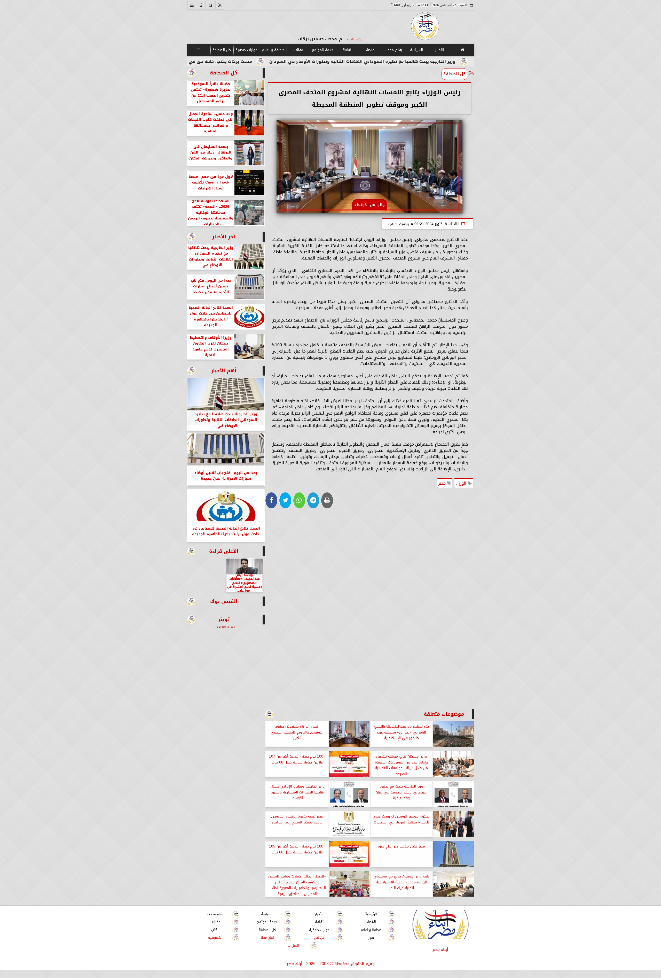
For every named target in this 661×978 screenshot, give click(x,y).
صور (371, 938)
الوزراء (461, 483)
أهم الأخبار (224, 370)
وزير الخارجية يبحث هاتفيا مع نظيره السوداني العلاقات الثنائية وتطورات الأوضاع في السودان (423, 61)
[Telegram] (313, 500)
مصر (442, 483)
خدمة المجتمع (322, 50)
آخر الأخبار (223, 236)
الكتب (215, 930)
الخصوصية (215, 938)
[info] (201, 5)
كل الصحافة (222, 50)
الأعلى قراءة (224, 551)
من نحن (319, 938)
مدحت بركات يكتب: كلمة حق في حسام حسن (269, 61)
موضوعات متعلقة (444, 714)
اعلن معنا (267, 938)
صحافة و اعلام (273, 50)
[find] (210, 5)
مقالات (298, 50)
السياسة (416, 50)
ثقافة (347, 50)
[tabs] (192, 5)
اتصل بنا (293, 945)
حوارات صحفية (246, 50)
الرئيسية (371, 914)
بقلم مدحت (393, 50)
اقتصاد (370, 50)
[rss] (220, 5)
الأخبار (439, 50)
